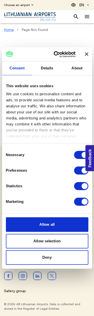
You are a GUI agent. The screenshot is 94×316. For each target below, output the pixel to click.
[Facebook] (8, 276)
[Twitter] (52, 276)
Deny (46, 257)
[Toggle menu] (87, 17)
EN (81, 5)
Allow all (47, 224)
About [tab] (76, 68)
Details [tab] (47, 68)
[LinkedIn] (37, 276)
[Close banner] (86, 54)
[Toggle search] (76, 17)
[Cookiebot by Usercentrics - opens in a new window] (56, 54)
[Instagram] (23, 276)
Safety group (15, 291)
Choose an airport (17, 5)
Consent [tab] (17, 68)
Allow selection (47, 241)
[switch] (81, 170)
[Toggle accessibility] (73, 5)
